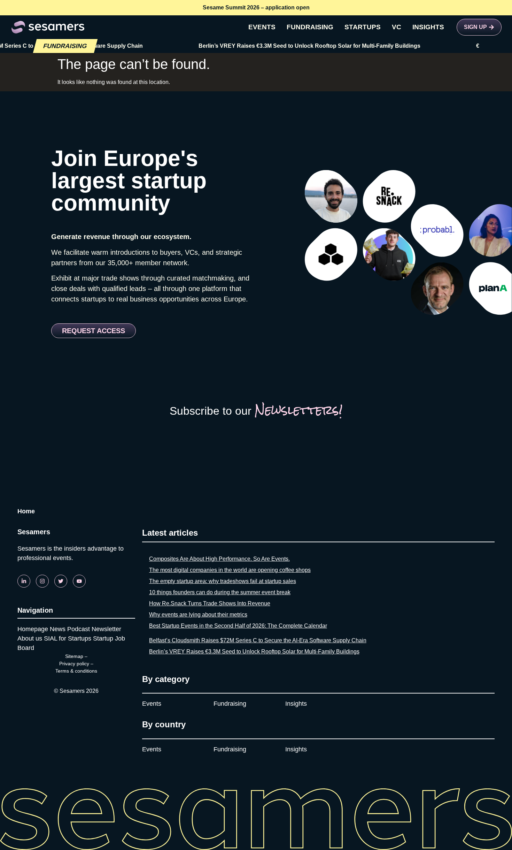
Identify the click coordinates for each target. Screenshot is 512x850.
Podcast (78, 629)
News (57, 629)
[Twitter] (60, 581)
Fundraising (230, 703)
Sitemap (74, 656)
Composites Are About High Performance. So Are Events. (219, 559)
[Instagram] (42, 581)
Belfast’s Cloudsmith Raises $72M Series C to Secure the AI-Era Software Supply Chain (257, 640)
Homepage (32, 629)
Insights (296, 703)
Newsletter (106, 629)
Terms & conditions (76, 671)
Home (26, 511)
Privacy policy (74, 663)
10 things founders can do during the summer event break (219, 592)
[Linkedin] (23, 581)
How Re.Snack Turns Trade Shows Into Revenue (209, 603)
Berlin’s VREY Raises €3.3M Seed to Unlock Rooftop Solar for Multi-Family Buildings (297, 46)
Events (151, 703)
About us (29, 638)
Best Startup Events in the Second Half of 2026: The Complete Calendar (238, 626)
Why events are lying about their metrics (198, 615)
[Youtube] (79, 581)
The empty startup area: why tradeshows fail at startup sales (222, 581)
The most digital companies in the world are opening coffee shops (230, 570)
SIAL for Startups (67, 638)
